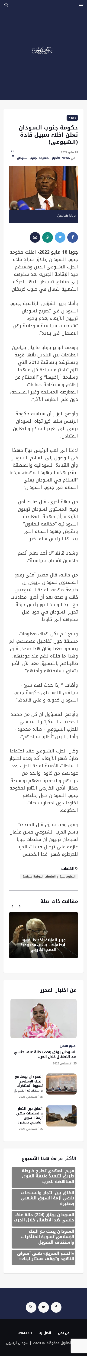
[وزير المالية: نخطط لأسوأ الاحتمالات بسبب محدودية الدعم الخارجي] (43, 935)
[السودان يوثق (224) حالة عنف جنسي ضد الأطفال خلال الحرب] (43, 1018)
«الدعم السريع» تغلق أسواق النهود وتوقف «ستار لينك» (45, 1256)
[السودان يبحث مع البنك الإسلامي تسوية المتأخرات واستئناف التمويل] (61, 1084)
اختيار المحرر (68, 1045)
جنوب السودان (27, 157)
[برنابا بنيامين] (43, 188)
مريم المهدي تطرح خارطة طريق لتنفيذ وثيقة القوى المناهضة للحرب (48, 1176)
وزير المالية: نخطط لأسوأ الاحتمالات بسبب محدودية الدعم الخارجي (43, 944)
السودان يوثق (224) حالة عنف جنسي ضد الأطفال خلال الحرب (45, 1054)
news (72, 117)
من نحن (64, 1333)
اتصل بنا (45, 1333)
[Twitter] (43, 1307)
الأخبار (56, 157)
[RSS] (31, 1307)
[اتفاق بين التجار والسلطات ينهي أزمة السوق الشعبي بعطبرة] (61, 1115)
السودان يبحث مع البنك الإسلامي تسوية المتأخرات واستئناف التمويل (28, 1084)
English (24, 1333)
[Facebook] (56, 1307)
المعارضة (44, 157)
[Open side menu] (81, 5)
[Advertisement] (43, 56)
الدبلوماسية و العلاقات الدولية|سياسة (49, 876)
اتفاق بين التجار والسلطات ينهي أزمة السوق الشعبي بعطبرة (29, 1116)
